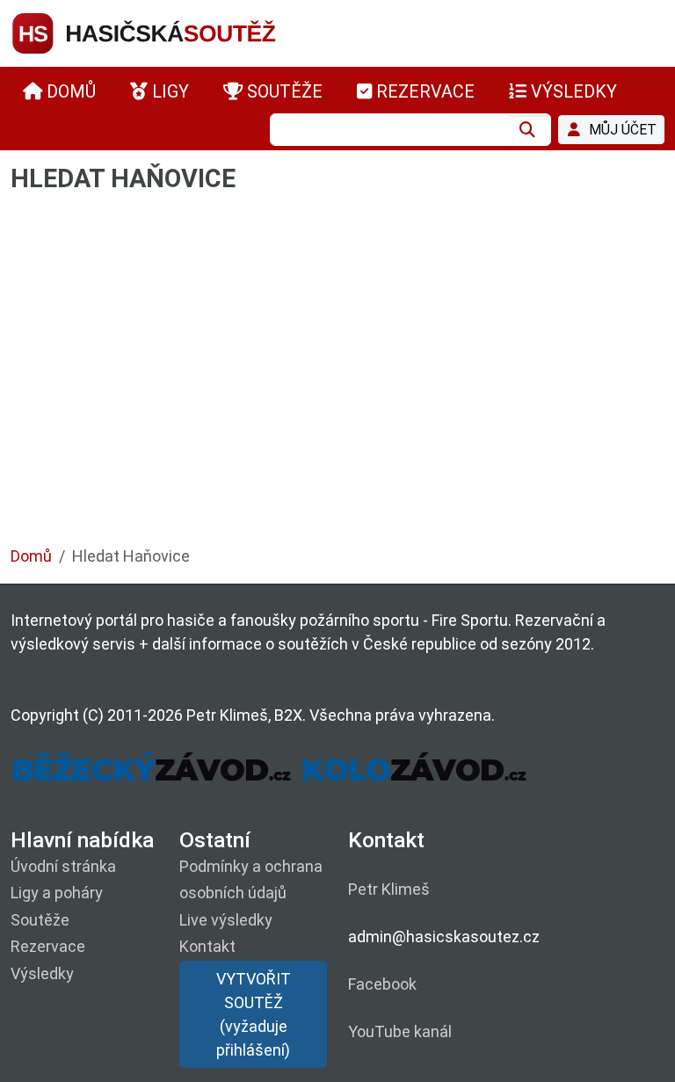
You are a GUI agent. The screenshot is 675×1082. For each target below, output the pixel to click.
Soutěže (40, 920)
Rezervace (48, 946)
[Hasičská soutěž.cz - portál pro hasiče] (178, 32)
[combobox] (389, 129)
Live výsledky (225, 920)
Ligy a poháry (57, 892)
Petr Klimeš (389, 889)
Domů (31, 556)
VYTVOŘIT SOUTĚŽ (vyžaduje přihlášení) (253, 1014)
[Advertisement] (337, 378)
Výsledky (42, 973)
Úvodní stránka (63, 866)
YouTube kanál (400, 1031)
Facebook (382, 984)
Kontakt (207, 946)
